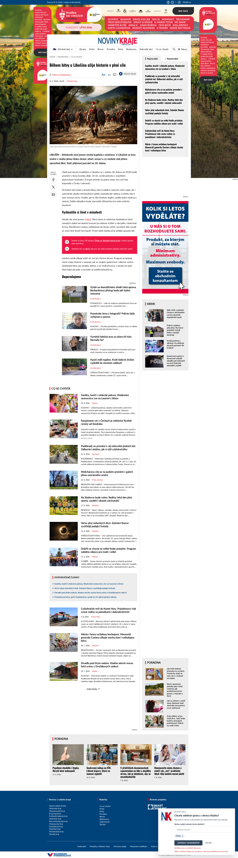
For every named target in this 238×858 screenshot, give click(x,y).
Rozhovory (131, 49)
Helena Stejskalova (61, 74)
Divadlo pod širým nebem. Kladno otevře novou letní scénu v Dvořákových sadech (90, 592)
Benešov (95, 505)
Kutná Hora (95, 617)
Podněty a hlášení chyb (100, 846)
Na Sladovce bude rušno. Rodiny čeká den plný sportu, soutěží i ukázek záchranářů (164, 101)
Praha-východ (97, 480)
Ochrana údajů (119, 846)
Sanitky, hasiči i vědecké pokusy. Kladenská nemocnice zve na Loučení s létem (88, 584)
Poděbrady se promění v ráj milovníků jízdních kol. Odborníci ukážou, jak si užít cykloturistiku (164, 79)
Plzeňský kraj (54, 829)
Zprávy (82, 49)
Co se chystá (162, 49)
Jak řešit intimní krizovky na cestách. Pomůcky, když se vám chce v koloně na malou (176, 673)
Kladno (95, 403)
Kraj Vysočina (55, 813)
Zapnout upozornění (188, 843)
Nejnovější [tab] (152, 58)
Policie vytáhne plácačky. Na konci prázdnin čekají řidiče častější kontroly (175, 330)
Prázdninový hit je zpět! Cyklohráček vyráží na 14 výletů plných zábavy (85, 597)
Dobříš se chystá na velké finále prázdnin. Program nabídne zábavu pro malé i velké (164, 122)
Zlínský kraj (54, 834)
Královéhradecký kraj (58, 816)
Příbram (95, 557)
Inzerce (154, 846)
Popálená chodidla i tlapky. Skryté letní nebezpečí (66, 769)
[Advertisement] (93, 711)
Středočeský (64, 49)
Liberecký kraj (55, 818)
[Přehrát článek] (120, 73)
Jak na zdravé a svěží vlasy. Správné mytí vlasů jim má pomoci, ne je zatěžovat (176, 704)
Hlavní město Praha (57, 806)
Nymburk (95, 454)
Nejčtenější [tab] (172, 58)
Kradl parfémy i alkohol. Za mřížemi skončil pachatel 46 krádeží (175, 344)
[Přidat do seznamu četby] (114, 74)
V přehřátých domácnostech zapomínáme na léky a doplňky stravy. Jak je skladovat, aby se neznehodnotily (135, 772)
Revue (101, 49)
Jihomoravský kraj (57, 811)
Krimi (91, 49)
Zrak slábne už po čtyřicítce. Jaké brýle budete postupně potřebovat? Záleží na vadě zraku (176, 721)
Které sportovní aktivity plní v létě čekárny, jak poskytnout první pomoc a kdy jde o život (175, 690)
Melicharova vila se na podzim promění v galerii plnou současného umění (163, 91)
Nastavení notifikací (138, 846)
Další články (92, 689)
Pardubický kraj (56, 826)
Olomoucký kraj (56, 824)
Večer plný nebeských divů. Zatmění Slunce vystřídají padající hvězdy (84, 588)
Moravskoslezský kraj (58, 821)
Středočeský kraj (56, 831)
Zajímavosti (105, 822)
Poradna (111, 49)
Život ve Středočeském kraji (107, 240)
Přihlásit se (187, 2)
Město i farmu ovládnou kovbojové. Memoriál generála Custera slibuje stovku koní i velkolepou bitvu (107, 637)
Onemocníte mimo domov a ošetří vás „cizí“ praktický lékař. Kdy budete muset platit (169, 771)
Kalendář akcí (146, 49)
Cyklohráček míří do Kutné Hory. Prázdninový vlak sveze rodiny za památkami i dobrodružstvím (160, 133)
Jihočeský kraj (55, 808)
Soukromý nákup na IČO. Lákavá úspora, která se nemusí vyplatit (99, 771)
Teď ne (208, 843)
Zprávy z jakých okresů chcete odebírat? (189, 824)
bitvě (88, 219)
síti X (87, 249)
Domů (52, 56)
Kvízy (120, 49)
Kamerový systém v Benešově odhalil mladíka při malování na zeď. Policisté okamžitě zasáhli (176, 361)
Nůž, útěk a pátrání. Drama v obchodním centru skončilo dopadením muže (175, 313)
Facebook (168, 2)
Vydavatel (81, 846)
